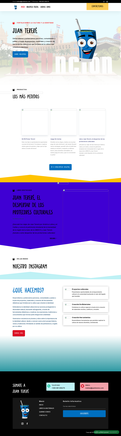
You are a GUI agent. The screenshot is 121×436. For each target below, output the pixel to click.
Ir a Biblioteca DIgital (60, 167)
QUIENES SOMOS (44, 412)
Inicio (23, 7)
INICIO (41, 405)
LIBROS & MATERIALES (46, 408)
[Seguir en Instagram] (107, 1)
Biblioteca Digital (33, 7)
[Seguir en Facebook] (104, 1)
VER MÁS (52, 238)
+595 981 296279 (44, 1)
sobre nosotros (20, 54)
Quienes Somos (45, 7)
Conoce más (18, 333)
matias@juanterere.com (23, 1)
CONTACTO (43, 415)
